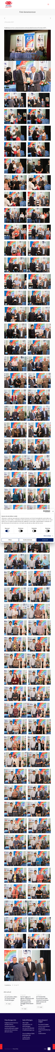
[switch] (21, 531)
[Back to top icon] (49, 1048)
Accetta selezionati (27, 539)
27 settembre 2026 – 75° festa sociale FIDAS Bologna (11, 998)
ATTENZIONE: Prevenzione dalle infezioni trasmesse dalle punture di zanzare (42, 1000)
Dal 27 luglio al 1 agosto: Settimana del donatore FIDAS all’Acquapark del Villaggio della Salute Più (27, 1001)
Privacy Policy (15, 1048)
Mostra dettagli (47, 535)
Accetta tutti (45, 539)
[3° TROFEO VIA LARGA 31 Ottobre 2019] (1, 1046)
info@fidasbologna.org (28, 1030)
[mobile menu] (48, 4)
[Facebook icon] (44, 1049)
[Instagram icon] (45, 1049)
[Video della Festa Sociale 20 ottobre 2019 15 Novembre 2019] (54, 1046)
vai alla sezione (42, 1033)
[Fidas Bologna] (8, 4)
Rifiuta (10, 539)
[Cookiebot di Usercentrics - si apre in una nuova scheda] (44, 511)
